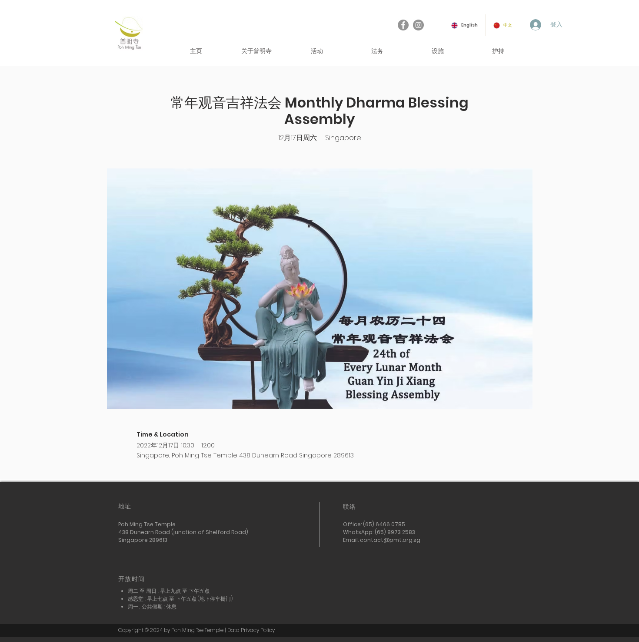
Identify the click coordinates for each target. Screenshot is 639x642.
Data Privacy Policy (251, 630)
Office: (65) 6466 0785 (374, 524)
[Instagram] (418, 25)
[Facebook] (403, 25)
